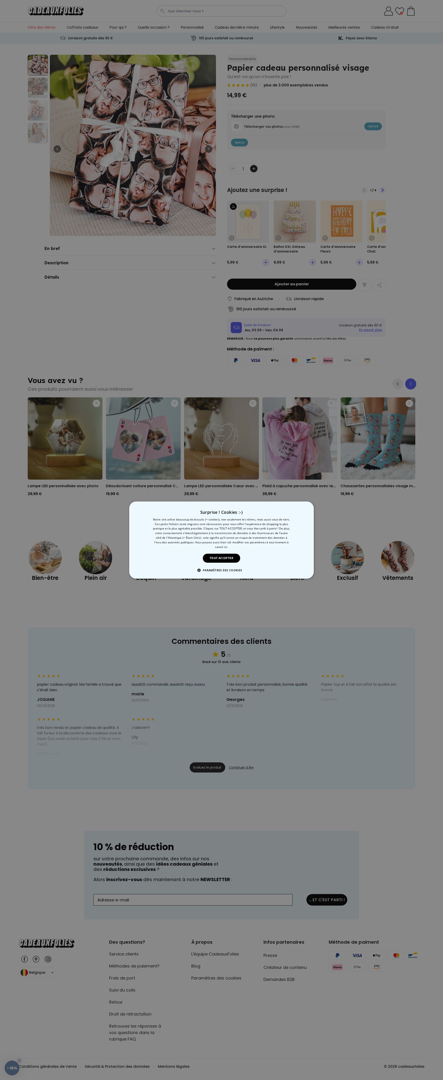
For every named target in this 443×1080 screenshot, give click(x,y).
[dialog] (221, 539)
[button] (221, 570)
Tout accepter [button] (221, 558)
